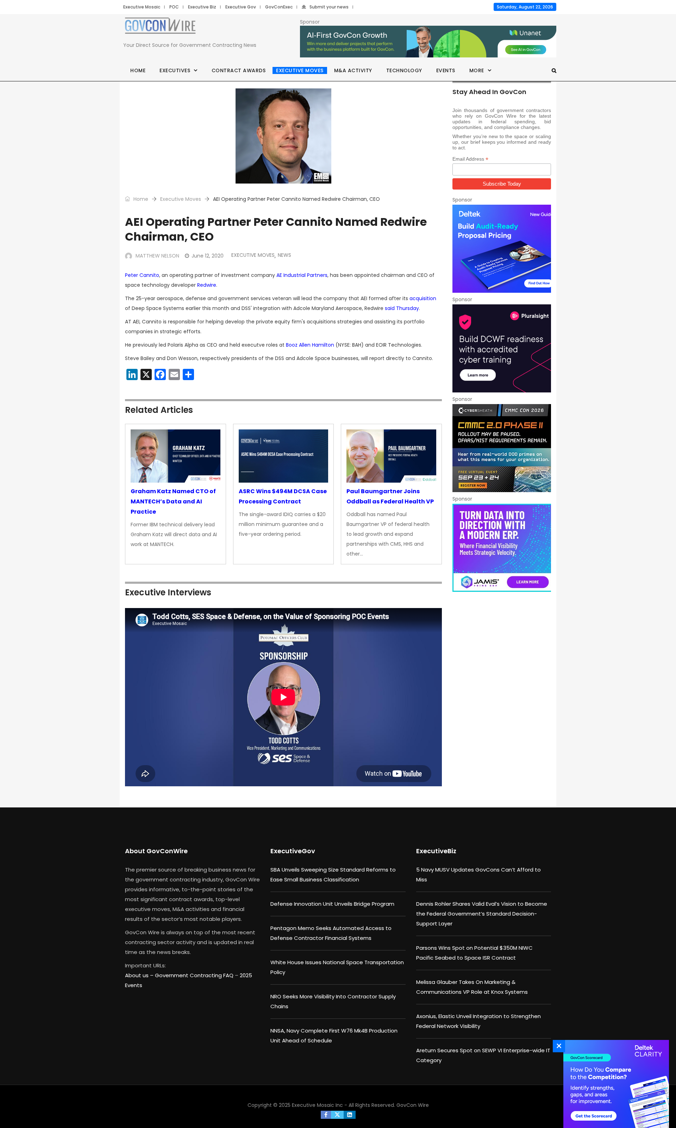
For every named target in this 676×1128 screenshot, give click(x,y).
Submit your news (329, 7)
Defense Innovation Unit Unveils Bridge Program (332, 903)
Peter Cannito (142, 275)
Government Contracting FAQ (195, 975)
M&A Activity (353, 70)
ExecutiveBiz (436, 851)
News (284, 255)
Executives (174, 70)
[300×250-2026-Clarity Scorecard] (614, 1084)
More (476, 70)
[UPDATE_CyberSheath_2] (501, 448)
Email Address (470, 159)
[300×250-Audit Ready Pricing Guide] (501, 249)
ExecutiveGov (292, 851)
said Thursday (402, 308)
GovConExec (279, 7)
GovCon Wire (412, 1105)
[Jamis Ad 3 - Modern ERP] (501, 548)
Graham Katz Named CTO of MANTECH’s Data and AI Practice (173, 501)
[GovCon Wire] (160, 27)
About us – (140, 975)
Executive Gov (240, 7)
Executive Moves (300, 70)
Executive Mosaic (141, 7)
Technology (404, 70)
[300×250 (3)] (501, 348)
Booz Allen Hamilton (310, 344)
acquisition (422, 298)
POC (174, 7)
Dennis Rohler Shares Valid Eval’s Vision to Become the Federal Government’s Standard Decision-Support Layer (481, 913)
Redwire (206, 285)
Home (137, 70)
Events (445, 70)
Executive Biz (202, 7)
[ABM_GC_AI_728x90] (428, 41)
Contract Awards (239, 70)
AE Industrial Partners (301, 275)
